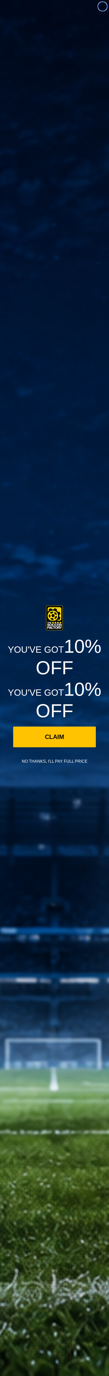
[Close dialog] (102, 6)
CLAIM (54, 736)
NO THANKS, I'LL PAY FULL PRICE (54, 761)
